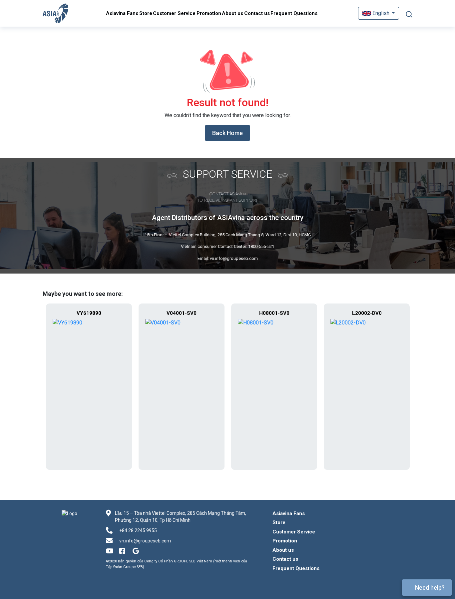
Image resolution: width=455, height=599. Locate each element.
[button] (378, 13)
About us (232, 13)
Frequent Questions (293, 13)
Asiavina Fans (122, 13)
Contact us (257, 13)
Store (145, 13)
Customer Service (174, 13)
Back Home (227, 132)
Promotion (209, 13)
